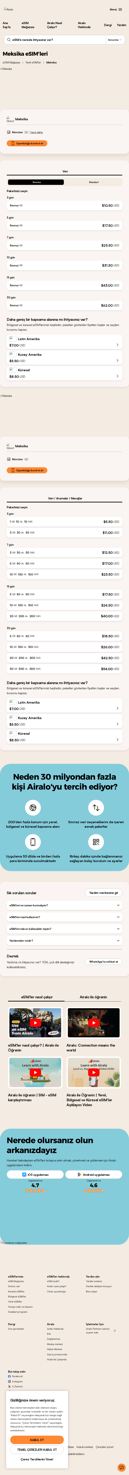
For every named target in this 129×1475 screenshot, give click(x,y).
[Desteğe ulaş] (122, 1468)
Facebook (17, 1376)
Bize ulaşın (91, 1291)
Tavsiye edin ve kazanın (20, 1306)
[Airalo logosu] (14, 9)
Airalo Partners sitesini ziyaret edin (98, 1330)
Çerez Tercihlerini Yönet (37, 1459)
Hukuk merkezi (84, 1447)
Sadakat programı (17, 1311)
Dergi (108, 25)
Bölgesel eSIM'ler (17, 1296)
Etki (49, 1333)
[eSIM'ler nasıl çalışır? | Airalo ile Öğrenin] (35, 1022)
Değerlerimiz (53, 1338)
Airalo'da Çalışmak (56, 1359)
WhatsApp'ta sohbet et (103, 961)
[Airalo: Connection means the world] (94, 1022)
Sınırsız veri (14, 1286)
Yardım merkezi (94, 1281)
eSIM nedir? (53, 1281)
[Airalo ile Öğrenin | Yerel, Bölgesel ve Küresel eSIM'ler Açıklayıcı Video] (94, 1072)
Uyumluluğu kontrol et (29, 143)
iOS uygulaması (38, 1174)
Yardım (121, 25)
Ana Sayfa (6, 25)
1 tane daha (36, 132)
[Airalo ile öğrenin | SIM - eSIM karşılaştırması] (35, 1072)
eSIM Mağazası (28, 25)
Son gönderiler (16, 1328)
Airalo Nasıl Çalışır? (54, 25)
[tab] (64, 171)
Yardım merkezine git (103, 893)
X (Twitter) (17, 1386)
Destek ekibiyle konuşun (99, 1286)
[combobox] (64, 39)
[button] (120, 9)
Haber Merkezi (54, 1349)
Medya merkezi (55, 1344)
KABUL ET (37, 1440)
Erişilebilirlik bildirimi (73, 1454)
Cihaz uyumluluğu (56, 1291)
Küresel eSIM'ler (16, 1291)
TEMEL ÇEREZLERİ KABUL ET (37, 1449)
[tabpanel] (64, 242)
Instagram (17, 1381)
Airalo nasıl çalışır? (56, 1286)
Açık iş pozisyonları (57, 1354)
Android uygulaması (96, 1174)
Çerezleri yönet (105, 1447)
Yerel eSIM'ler (33, 62)
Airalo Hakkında (84, 25)
